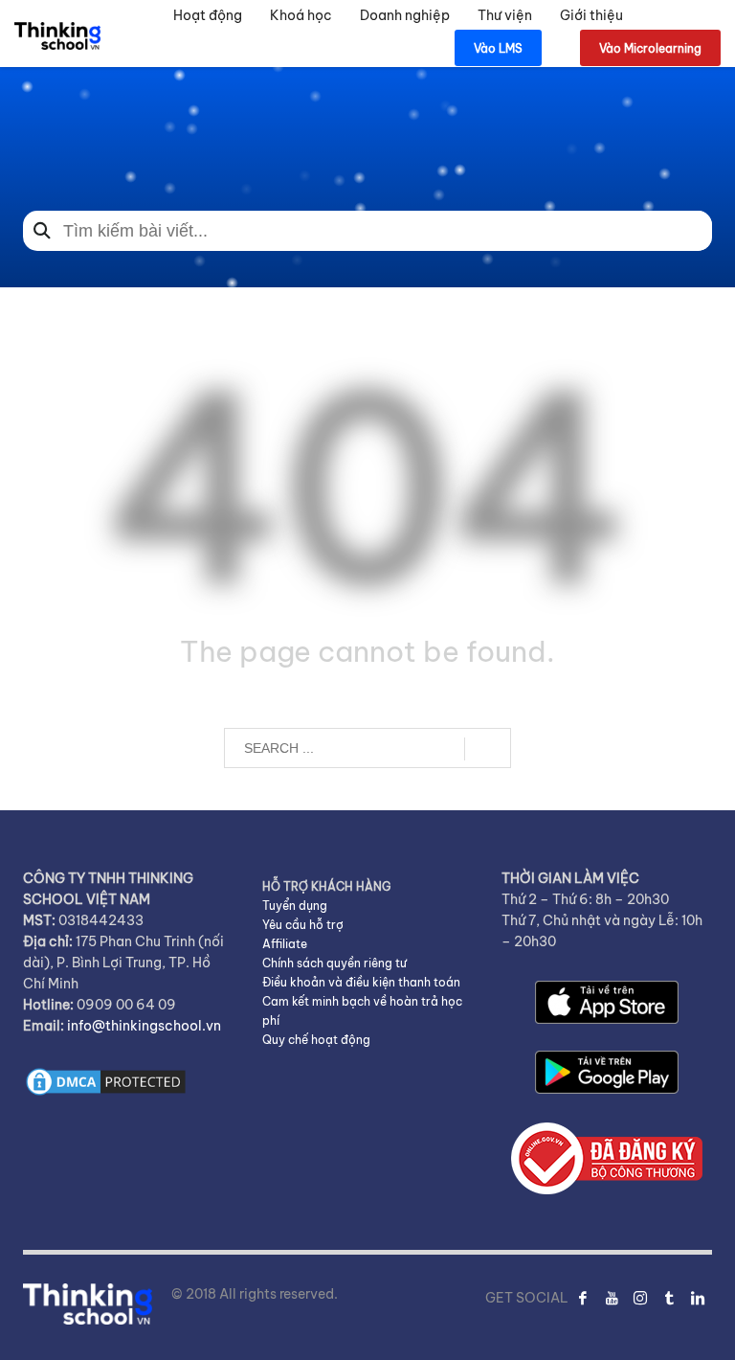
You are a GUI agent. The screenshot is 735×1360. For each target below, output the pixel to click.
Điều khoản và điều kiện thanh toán (361, 982)
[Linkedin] (697, 1297)
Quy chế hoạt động (316, 1039)
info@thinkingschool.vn (144, 1025)
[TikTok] (669, 1297)
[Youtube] (611, 1297)
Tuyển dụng (294, 905)
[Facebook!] (582, 1297)
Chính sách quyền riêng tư (334, 963)
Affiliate (284, 944)
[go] (487, 749)
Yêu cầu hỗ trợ (303, 925)
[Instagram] (640, 1297)
